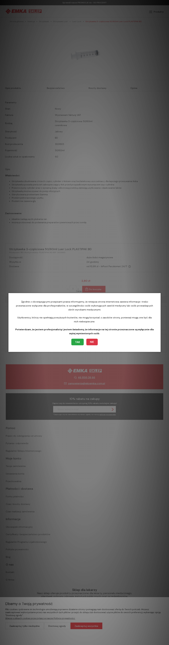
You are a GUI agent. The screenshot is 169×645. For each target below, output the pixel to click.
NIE (92, 342)
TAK (77, 342)
